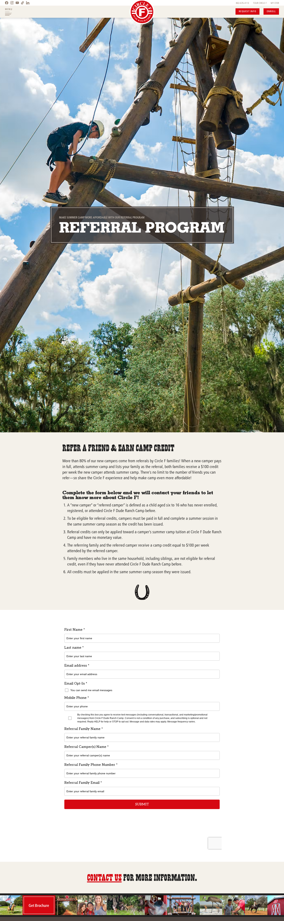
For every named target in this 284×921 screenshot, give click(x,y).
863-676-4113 (242, 2)
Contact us (104, 877)
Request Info (247, 11)
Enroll (271, 11)
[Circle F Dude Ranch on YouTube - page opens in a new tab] (17, 2)
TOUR (260, 2)
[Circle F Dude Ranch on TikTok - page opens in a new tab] (22, 2)
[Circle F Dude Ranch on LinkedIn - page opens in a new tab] (27, 2)
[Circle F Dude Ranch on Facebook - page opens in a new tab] (6, 2)
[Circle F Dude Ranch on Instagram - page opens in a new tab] (11, 2)
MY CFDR (275, 2)
